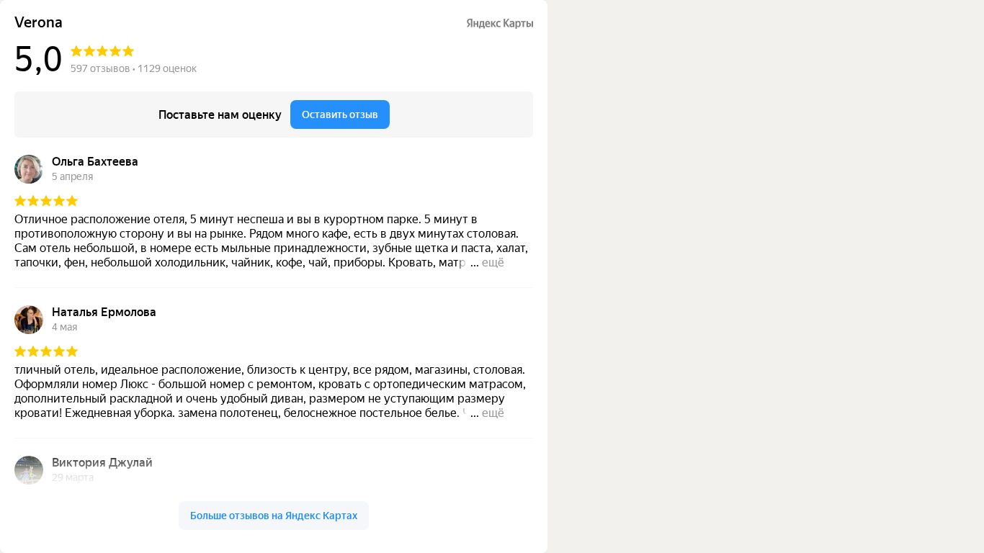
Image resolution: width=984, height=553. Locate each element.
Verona (38, 22)
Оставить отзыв (340, 114)
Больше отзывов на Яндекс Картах (273, 515)
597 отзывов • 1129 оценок (134, 68)
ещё (493, 262)
